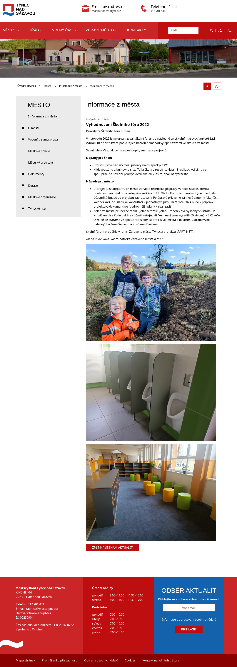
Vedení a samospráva (43, 139)
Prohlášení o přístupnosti (60, 660)
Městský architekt (40, 162)
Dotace (33, 186)
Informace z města (70, 86)
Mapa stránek (25, 660)
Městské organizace (42, 197)
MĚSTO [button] (9, 30)
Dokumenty (36, 174)
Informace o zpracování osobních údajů (189, 620)
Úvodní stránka (26, 86)
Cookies (130, 660)
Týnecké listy (37, 208)
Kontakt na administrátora (160, 660)
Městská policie (39, 151)
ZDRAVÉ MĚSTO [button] (100, 30)
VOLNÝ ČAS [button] (62, 30)
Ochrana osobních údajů (101, 660)
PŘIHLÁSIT (189, 629)
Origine (37, 629)
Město (47, 86)
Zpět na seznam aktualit (112, 547)
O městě (34, 128)
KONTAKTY (136, 30)
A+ (217, 86)
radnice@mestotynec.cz (42, 609)
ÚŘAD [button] (34, 30)
